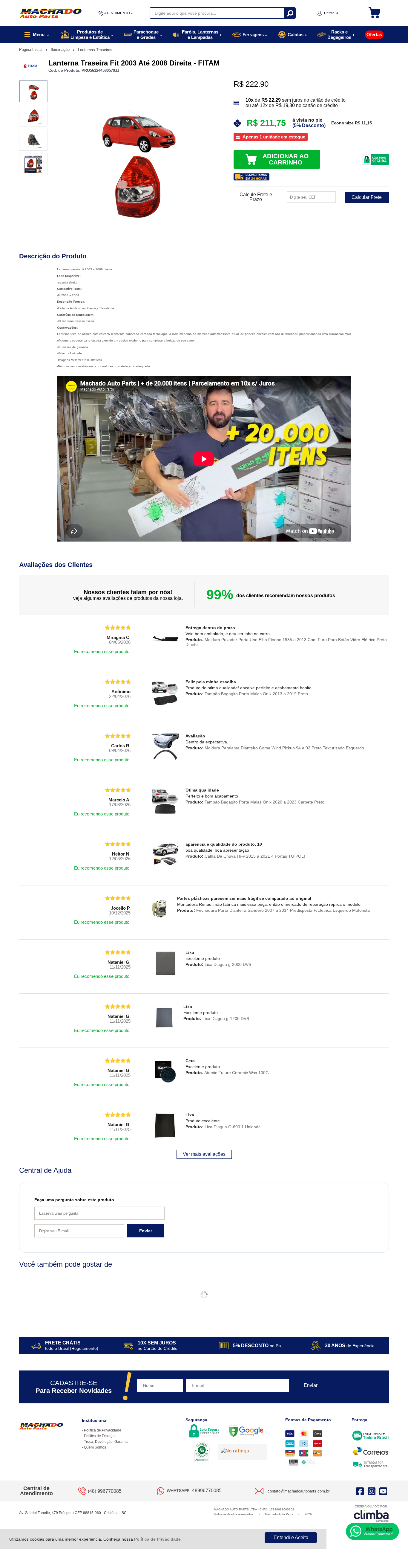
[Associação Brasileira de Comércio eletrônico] (202, 1452)
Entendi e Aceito (291, 1537)
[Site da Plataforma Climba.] (371, 1513)
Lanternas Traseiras (95, 50)
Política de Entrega (99, 1436)
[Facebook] (360, 1491)
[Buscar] (289, 13)
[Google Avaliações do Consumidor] (242, 1452)
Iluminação (61, 49)
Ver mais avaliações (204, 1154)
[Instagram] (371, 1491)
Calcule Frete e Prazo (256, 197)
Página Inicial (31, 49)
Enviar (145, 1230)
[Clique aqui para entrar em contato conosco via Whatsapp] (372, 1531)
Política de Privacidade (157, 1539)
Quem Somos (95, 1447)
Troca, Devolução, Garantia (106, 1442)
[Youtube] (383, 1491)
